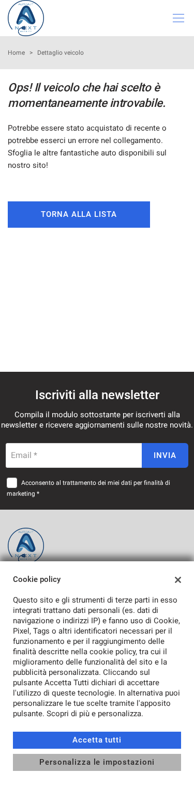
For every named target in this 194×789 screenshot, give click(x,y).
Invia (165, 455)
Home (16, 52)
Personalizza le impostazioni (97, 762)
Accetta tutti (97, 740)
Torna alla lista (79, 214)
